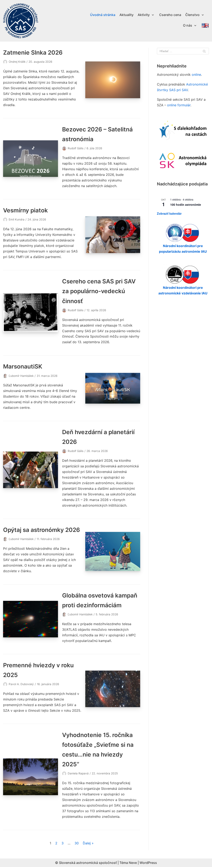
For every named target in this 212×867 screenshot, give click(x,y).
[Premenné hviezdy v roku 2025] (112, 689)
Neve (133, 863)
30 (77, 843)
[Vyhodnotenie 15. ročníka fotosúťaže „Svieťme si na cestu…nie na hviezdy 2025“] (30, 776)
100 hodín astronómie (185, 204)
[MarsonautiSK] (112, 388)
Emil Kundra (16, 219)
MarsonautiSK (22, 366)
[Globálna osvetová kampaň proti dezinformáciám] (30, 619)
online (196, 74)
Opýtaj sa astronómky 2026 (41, 529)
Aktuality (126, 15)
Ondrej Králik (17, 61)
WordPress (148, 863)
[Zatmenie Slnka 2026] (112, 79)
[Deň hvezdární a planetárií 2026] (30, 470)
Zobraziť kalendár (169, 213)
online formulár (178, 105)
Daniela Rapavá (78, 773)
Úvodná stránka (102, 15)
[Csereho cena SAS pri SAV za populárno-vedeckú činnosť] (30, 312)
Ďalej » (88, 843)
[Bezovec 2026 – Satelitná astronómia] (30, 158)
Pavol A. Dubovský (21, 684)
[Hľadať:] (183, 51)
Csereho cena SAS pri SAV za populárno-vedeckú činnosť (99, 291)
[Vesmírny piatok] (112, 234)
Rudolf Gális (75, 148)
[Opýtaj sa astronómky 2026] (112, 551)
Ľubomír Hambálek (21, 375)
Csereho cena (170, 15)
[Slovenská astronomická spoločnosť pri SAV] (20, 20)
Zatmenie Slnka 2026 (33, 52)
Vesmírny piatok (25, 210)
